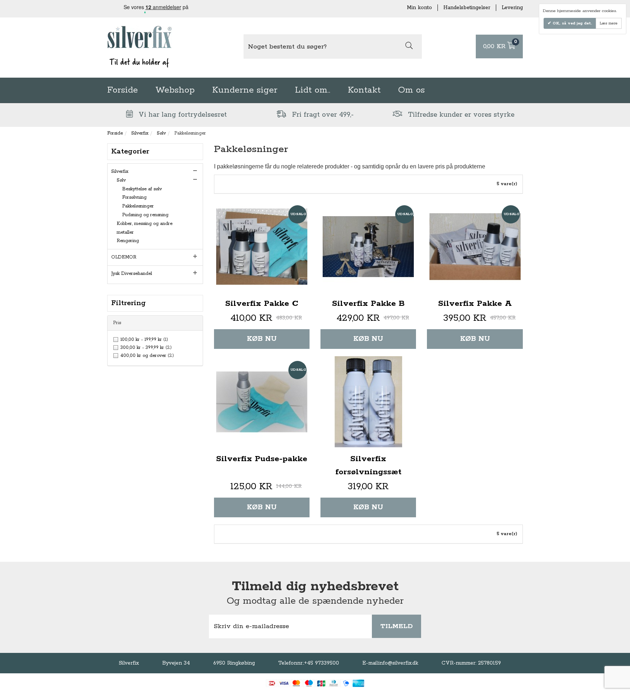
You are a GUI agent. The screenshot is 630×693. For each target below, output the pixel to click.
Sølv (161, 133)
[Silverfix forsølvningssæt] (368, 401)
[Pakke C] (262, 246)
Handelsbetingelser (466, 7)
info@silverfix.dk (398, 663)
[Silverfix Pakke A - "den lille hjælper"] (474, 246)
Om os (411, 90)
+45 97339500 (321, 663)
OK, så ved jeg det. (571, 23)
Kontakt (364, 90)
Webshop (175, 90)
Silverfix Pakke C (261, 304)
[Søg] (409, 46)
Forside (122, 90)
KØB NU (262, 338)
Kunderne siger (244, 90)
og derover (147, 355)
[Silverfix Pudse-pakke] (262, 401)
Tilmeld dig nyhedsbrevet (315, 586)
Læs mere (609, 23)
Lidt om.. (312, 90)
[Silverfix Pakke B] (368, 246)
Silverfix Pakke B (368, 304)
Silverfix (139, 133)
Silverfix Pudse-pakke (261, 459)
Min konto (419, 7)
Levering (512, 7)
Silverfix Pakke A (475, 304)
